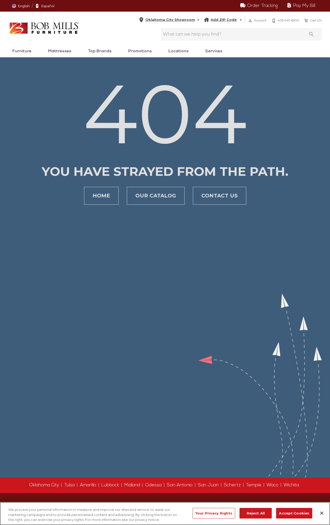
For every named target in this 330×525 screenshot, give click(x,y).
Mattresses (59, 51)
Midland (132, 485)
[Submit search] (311, 34)
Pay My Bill (303, 6)
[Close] (321, 513)
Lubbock (110, 485)
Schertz (232, 485)
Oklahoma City (44, 485)
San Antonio (180, 485)
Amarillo (88, 485)
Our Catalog (155, 196)
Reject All (256, 513)
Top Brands (100, 51)
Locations (178, 51)
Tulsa (69, 485)
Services (213, 51)
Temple (253, 485)
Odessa (153, 485)
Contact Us (219, 196)
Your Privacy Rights (213, 513)
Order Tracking (262, 6)
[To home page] (44, 28)
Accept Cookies (294, 513)
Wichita (291, 485)
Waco (272, 485)
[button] (250, 21)
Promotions (140, 51)
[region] (165, 513)
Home (101, 196)
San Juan (208, 485)
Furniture (21, 51)
